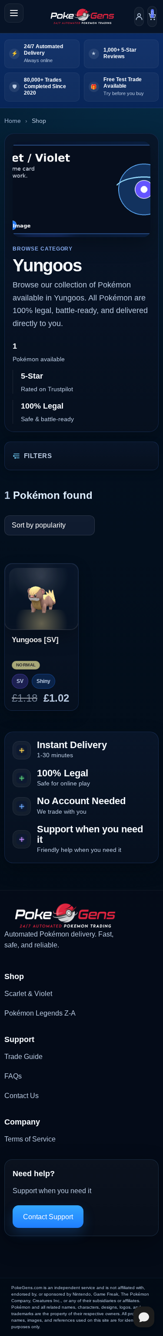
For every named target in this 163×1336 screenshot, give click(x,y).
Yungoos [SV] (35, 640)
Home (12, 120)
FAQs (13, 1076)
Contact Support (48, 1217)
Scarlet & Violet (28, 993)
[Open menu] (13, 13)
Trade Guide (23, 1056)
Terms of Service (30, 1139)
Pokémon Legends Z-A (40, 1013)
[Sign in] (139, 16)
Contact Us (21, 1095)
